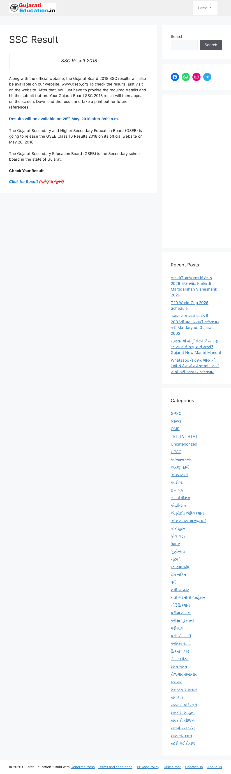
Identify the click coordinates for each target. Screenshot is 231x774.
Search (177, 36)
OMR (175, 429)
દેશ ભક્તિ (178, 574)
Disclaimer (172, 767)
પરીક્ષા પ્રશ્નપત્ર (182, 620)
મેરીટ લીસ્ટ (180, 659)
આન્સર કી (179, 475)
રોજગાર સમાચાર (184, 674)
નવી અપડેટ (180, 590)
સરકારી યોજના (183, 720)
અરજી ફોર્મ (180, 467)
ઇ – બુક (177, 490)
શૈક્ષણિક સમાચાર (184, 689)
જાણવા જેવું (180, 567)
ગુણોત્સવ (178, 551)
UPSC (176, 452)
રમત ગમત (179, 666)
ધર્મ (173, 582)
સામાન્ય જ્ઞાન (181, 735)
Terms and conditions (115, 767)
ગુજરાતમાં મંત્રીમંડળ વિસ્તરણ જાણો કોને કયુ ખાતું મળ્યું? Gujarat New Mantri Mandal (196, 347)
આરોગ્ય (177, 482)
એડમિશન (178, 505)
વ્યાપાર (176, 682)
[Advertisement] (196, 171)
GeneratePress (83, 767)
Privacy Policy (148, 767)
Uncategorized (184, 444)
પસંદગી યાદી (181, 636)
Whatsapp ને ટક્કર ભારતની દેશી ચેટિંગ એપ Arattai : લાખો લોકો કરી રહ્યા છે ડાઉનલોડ (195, 366)
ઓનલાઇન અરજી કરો (188, 521)
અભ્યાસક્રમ (181, 459)
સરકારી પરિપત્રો (184, 705)
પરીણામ (177, 628)
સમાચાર (177, 697)
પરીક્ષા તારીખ (181, 613)
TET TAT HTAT (184, 436)
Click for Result (23, 181)
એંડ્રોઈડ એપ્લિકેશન (187, 513)
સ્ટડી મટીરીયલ (183, 743)
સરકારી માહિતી (183, 712)
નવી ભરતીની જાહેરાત (188, 597)
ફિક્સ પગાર (180, 651)
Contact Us (194, 767)
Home (202, 8)
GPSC (176, 413)
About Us (214, 767)
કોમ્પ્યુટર (178, 528)
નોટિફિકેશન (180, 605)
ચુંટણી (176, 559)
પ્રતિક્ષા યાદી (181, 643)
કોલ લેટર (178, 536)
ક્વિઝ (175, 544)
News (176, 421)
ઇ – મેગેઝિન (180, 498)
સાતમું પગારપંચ (183, 728)
